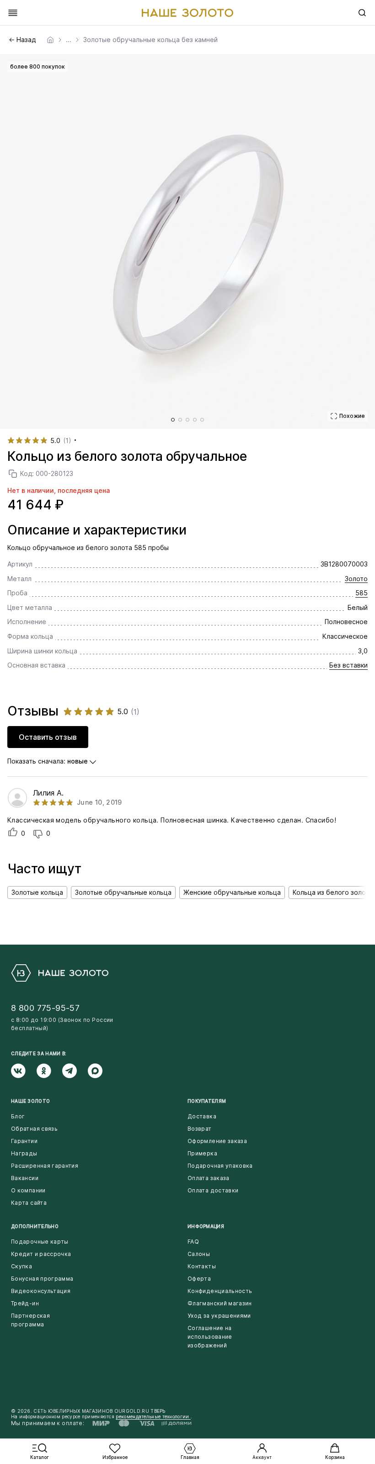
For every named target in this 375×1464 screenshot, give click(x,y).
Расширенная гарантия (44, 1165)
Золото (356, 578)
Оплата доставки (213, 1190)
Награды (24, 1153)
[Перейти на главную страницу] (187, 13)
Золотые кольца (37, 892)
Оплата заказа (209, 1178)
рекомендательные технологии (153, 1416)
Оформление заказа (217, 1141)
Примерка (202, 1153)
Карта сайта (29, 1202)
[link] (50, 39)
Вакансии (24, 1178)
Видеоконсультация (40, 1291)
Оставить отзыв (48, 737)
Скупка (21, 1266)
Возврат (200, 1128)
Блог (18, 1116)
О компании (28, 1190)
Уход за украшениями (219, 1315)
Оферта (199, 1278)
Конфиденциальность (220, 1291)
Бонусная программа (42, 1278)
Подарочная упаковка (220, 1165)
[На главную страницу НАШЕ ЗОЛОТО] (59, 973)
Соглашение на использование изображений (210, 1337)
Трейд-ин (25, 1303)
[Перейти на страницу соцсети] (24, 1070)
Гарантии (24, 1141)
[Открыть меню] (12, 12)
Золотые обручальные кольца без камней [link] (150, 40)
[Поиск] (362, 12)
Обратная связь (34, 1128)
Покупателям (207, 1101)
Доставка (202, 1116)
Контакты (202, 1266)
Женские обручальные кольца (232, 892)
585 (361, 593)
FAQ (193, 1241)
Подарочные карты (40, 1241)
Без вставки (348, 665)
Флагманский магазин (220, 1303)
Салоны (199, 1253)
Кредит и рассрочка (41, 1253)
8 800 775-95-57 (45, 1008)
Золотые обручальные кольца (123, 892)
